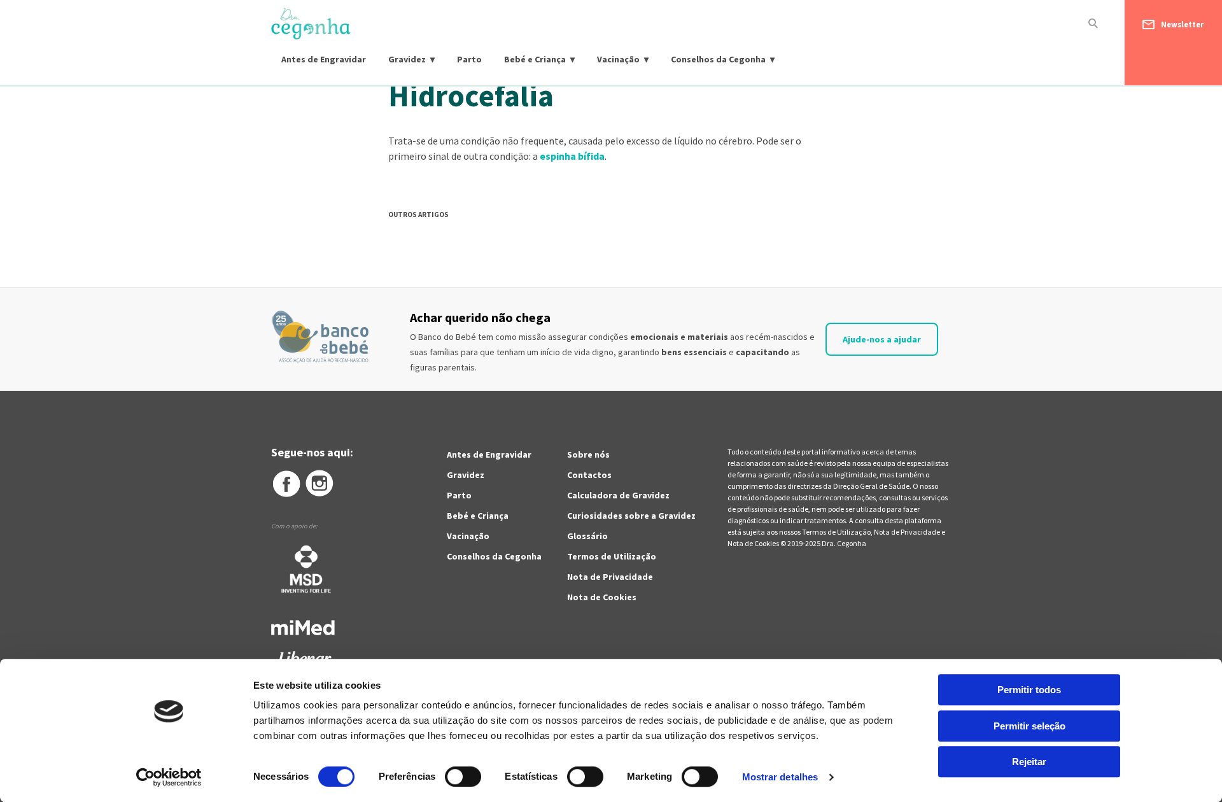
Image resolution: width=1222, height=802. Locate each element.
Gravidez (407, 59)
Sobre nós (588, 454)
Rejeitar (1029, 761)
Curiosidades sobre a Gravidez (631, 515)
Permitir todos (1029, 689)
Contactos (589, 475)
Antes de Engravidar (323, 59)
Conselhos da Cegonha (718, 59)
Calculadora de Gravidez (618, 495)
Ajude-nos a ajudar (882, 339)
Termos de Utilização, (838, 532)
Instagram (320, 484)
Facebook (285, 484)
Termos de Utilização (611, 556)
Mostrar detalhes (780, 776)
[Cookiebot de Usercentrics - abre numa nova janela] (169, 777)
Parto (469, 59)
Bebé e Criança (535, 59)
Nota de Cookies (601, 597)
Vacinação (618, 59)
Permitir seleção (1029, 726)
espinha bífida (572, 156)
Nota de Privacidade (610, 576)
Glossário (587, 536)
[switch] (449, 776)
